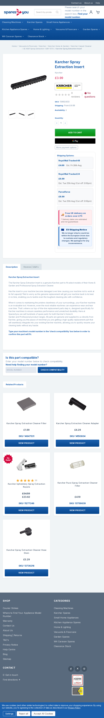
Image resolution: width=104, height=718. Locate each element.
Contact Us (8, 625)
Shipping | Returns (12, 635)
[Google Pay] (75, 141)
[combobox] (44, 12)
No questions (89, 95)
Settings (9, 713)
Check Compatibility (53, 370)
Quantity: (59, 118)
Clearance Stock (36, 36)
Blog (5, 654)
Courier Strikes (10, 608)
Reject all (23, 713)
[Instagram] (84, 669)
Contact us (76, 3)
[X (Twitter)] (77, 669)
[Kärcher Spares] (77, 691)
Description (12, 267)
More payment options (66, 147)
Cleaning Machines (11, 22)
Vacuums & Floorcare (66, 29)
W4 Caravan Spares (12, 36)
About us (88, 3)
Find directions (10, 679)
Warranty (7, 621)
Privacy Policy (74, 708)
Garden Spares (90, 29)
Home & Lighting (41, 29)
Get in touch (11, 675)
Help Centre (9, 649)
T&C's (6, 640)
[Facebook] (71, 669)
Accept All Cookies (43, 713)
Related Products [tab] (14, 384)
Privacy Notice (10, 644)
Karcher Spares (34, 22)
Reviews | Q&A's (31, 267)
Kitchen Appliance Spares (14, 29)
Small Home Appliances (58, 22)
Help (98, 3)
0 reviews (75, 95)
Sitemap (7, 659)
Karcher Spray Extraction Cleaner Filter (26, 423)
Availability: (61, 110)
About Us (8, 630)
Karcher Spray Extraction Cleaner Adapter (77, 423)
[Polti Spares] (77, 680)
